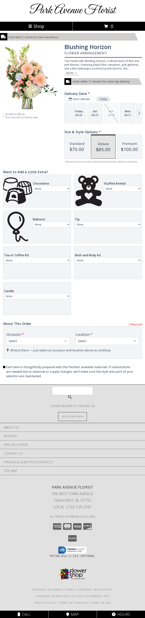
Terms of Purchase (73, 602)
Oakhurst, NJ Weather (52, 596)
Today (103, 99)
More (70, 73)
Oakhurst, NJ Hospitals (95, 589)
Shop (39, 26)
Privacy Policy (45, 602)
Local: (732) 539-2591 (72, 506)
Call (25, 614)
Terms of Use (101, 602)
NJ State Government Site (90, 596)
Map (74, 614)
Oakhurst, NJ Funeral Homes (53, 589)
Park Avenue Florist (72, 10)
